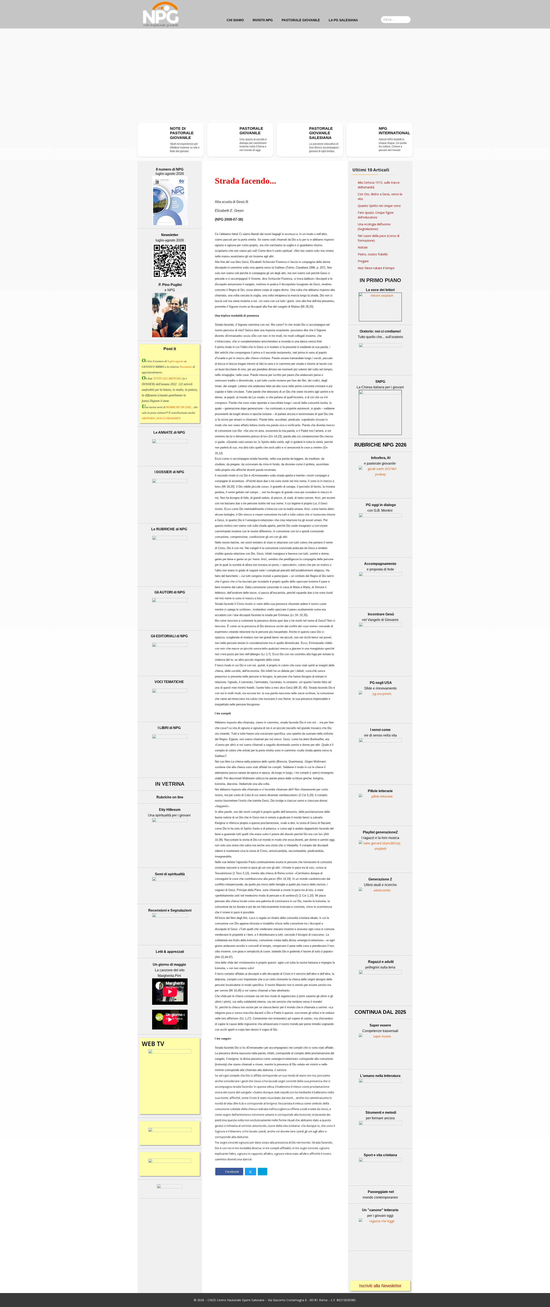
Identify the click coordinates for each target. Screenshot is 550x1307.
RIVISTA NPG (263, 20)
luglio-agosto (175, 361)
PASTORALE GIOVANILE (301, 20)
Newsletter (186, 366)
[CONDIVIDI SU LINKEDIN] (262, 1171)
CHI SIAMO (235, 20)
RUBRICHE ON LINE (178, 407)
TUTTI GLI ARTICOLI (167, 378)
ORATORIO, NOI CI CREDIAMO (160, 418)
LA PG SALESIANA (343, 20)
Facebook (231, 1172)
